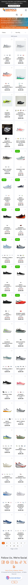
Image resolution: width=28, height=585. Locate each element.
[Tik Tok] (21, 562)
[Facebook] (3, 562)
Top (14, 582)
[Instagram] (12, 562)
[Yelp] (14, 566)
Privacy (11, 570)
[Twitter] (25, 562)
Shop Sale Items (13, 6)
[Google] (7, 562)
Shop (2, 26)
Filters (4, 32)
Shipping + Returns (18, 570)
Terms (6, 570)
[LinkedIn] (16, 562)
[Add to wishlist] (12, 39)
